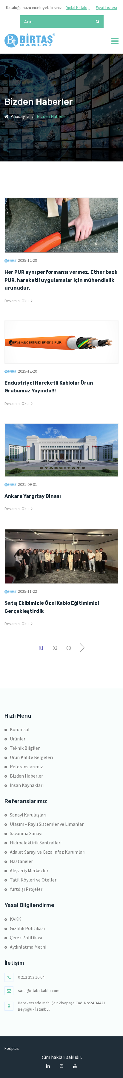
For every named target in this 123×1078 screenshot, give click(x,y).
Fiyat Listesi (106, 7)
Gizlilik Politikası (27, 928)
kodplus (8, 1048)
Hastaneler (21, 861)
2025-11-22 (27, 591)
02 (55, 648)
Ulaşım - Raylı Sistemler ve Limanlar (47, 824)
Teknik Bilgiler (25, 748)
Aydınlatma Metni (28, 947)
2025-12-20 (27, 371)
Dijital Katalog (78, 7)
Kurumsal (20, 729)
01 (41, 648)
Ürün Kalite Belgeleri (31, 757)
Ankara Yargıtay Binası (32, 496)
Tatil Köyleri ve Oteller (33, 880)
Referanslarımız (26, 766)
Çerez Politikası (26, 938)
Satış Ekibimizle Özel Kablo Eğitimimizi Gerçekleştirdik (51, 607)
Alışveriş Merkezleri (30, 870)
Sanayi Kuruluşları (28, 815)
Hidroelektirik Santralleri (35, 843)
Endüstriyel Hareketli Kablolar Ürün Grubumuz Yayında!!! (48, 387)
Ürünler (17, 739)
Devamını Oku (17, 300)
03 (68, 648)
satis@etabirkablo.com (38, 990)
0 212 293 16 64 (31, 977)
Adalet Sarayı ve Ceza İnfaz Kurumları (47, 852)
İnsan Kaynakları (27, 785)
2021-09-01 (27, 484)
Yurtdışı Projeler (26, 889)
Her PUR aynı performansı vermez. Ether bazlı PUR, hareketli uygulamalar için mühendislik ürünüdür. (61, 280)
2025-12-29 (27, 260)
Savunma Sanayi (26, 833)
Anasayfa (20, 116)
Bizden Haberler (26, 776)
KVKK (15, 919)
